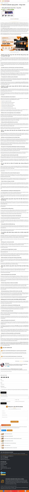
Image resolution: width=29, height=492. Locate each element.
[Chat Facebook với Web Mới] (3, 491)
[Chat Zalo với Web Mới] (25, 491)
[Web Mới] (5, 366)
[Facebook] (6, 366)
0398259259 (6, 457)
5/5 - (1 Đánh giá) (26, 361)
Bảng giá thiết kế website (4, 463)
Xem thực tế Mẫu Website (14, 18)
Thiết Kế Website (7, 1)
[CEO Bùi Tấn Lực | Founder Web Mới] (2, 365)
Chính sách (2, 465)
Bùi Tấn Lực (7, 363)
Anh (16, 399)
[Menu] (0, 1)
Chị (18, 399)
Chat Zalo (4, 430)
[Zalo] (8, 366)
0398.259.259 (10, 430)
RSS (1, 469)
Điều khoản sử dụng (3, 464)
